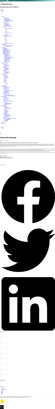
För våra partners (5, 63)
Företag (2, 62)
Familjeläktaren (5, 48)
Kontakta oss (6, 73)
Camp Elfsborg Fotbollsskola (8, 90)
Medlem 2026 (6, 100)
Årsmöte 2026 (6, 107)
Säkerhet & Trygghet (7, 61)
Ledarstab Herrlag (7, 18)
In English (5, 121)
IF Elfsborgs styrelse (7, 114)
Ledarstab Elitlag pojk (9, 28)
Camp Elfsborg (6, 77)
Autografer (6, 102)
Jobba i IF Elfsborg (7, 116)
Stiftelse (4, 94)
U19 (0, 141)
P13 (6, 41)
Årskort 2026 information (8, 46)
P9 (6, 42)
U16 (6, 84)
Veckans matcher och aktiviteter (9, 57)
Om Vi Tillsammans (7, 87)
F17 (6, 34)
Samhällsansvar (6, 88)
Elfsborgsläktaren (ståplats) (7, 49)
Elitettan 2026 (6, 24)
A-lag (5, 79)
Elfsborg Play (3, 123)
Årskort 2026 (3, 44)
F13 (6, 38)
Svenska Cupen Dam (7, 25)
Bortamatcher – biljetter (6, 53)
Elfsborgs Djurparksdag (7, 103)
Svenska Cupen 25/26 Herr (8, 20)
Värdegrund (6, 110)
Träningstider (6, 21)
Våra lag (2, 16)
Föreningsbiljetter (5, 50)
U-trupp (4, 81)
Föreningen (4, 74)
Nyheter (5, 64)
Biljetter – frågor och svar (6, 51)
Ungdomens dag (6, 91)
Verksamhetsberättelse (7, 115)
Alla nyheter (6, 75)
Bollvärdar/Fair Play (7, 58)
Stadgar (5, 109)
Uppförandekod (6, 111)
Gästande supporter (6, 52)
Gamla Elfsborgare (7, 98)
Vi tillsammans (5, 86)
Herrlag (4, 17)
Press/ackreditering (7, 59)
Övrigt (4, 101)
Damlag (4, 22)
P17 (6, 30)
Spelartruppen (6, 23)
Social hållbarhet (6, 71)
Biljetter (2, 10)
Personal (5, 60)
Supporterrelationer (7, 93)
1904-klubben (6, 69)
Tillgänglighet (6, 56)
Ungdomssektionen (5, 35)
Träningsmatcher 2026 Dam (8, 26)
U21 (6, 29)
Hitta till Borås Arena (7, 55)
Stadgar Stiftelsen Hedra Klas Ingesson (10, 95)
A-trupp (4, 78)
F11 (6, 37)
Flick (5, 32)
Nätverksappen (6, 68)
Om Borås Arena (6, 54)
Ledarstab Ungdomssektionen (8, 43)
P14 (6, 40)
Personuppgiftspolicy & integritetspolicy (10, 118)
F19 (6, 33)
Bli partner (4, 66)
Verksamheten (5, 113)
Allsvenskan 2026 (7, 19)
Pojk (5, 27)
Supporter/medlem (4, 96)
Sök (2, 122)
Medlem (4, 99)
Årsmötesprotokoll (8, 108)
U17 (6, 83)
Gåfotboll (5, 92)
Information (4, 70)
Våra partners (6, 65)
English (2, 11)
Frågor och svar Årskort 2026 (8, 45)
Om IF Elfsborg (3, 105)
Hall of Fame (6, 112)
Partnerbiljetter (6, 72)
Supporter (4, 97)
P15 (6, 31)
